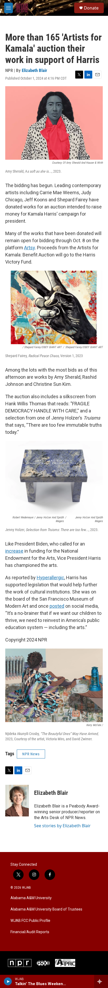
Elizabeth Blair (34, 70)
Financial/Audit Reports (29, 932)
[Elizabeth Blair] (17, 800)
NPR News (31, 754)
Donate (91, 8)
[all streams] (101, 981)
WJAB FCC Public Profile (30, 921)
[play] (8, 981)
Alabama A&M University (31, 898)
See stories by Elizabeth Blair (62, 826)
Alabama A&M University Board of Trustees (46, 909)
